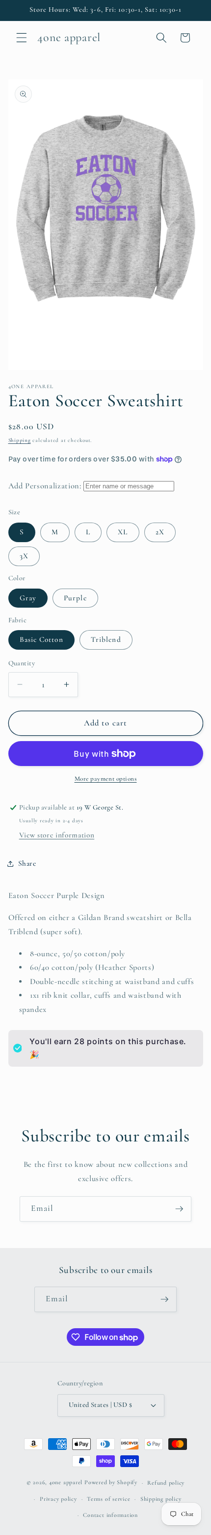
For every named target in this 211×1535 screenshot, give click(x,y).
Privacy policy (58, 1498)
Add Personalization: (44, 486)
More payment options (106, 779)
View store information (57, 835)
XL (123, 531)
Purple (75, 597)
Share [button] (27, 863)
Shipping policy (161, 1498)
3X (24, 555)
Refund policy (166, 1482)
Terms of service (108, 1498)
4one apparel (65, 1482)
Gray (28, 597)
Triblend (106, 639)
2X (160, 531)
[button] (21, 37)
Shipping (19, 440)
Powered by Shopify (110, 1482)
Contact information (110, 1515)
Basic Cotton (41, 639)
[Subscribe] (179, 1209)
